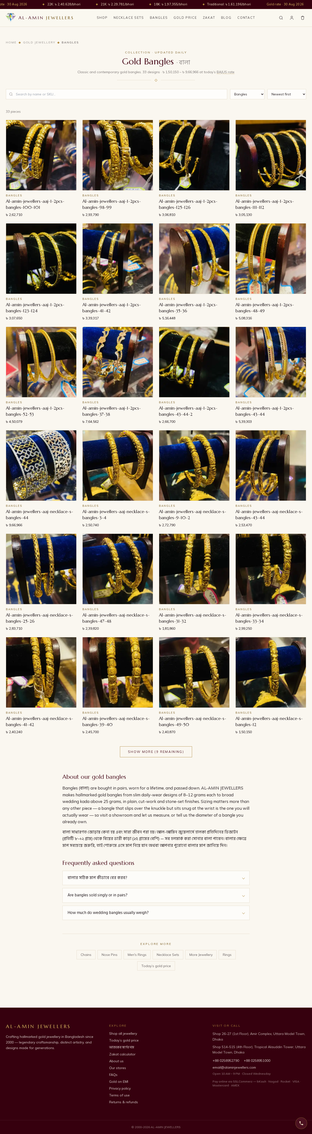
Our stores (117, 1068)
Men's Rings (137, 954)
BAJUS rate (225, 72)
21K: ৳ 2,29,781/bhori (117, 4)
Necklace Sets (129, 18)
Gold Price (185, 18)
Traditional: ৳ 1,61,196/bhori (229, 4)
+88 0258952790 (226, 1060)
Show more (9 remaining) (156, 752)
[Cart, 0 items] (302, 17)
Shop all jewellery (123, 1033)
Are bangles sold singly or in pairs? (97, 895)
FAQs (113, 1075)
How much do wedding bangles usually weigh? (108, 912)
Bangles (159, 18)
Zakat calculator (122, 1054)
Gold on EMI (118, 1081)
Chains (86, 954)
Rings (227, 954)
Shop (102, 18)
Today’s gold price (156, 966)
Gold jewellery (39, 42)
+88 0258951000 (257, 1060)
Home (11, 42)
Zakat (209, 18)
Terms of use (119, 1095)
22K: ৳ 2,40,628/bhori (64, 4)
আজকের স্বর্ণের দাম (121, 1047)
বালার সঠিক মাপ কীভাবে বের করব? (97, 877)
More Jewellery (201, 954)
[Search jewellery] (281, 17)
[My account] (291, 17)
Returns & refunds (123, 1102)
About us (116, 1061)
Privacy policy (120, 1088)
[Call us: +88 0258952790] (301, 1123)
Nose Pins (109, 954)
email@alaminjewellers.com (234, 1067)
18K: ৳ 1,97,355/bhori (170, 4)
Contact (246, 18)
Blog (226, 18)
